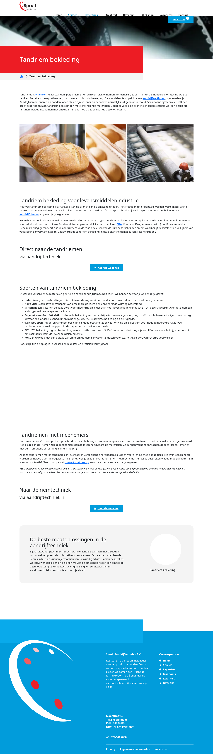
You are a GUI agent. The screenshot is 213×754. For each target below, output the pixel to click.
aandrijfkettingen (154, 98)
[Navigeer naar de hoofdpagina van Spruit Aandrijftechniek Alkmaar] (27, 6)
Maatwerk (169, 674)
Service (72, 15)
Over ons (128, 15)
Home (58, 15)
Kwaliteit (111, 15)
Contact (183, 15)
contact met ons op (77, 462)
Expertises (91, 15)
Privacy (110, 749)
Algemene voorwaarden (135, 749)
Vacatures (166, 15)
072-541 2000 (118, 737)
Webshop (148, 15)
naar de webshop (108, 268)
